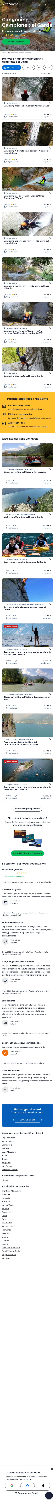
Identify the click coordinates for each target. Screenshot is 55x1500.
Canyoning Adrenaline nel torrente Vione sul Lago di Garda (26, 151)
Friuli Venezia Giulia (11, 1251)
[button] (49, 1495)
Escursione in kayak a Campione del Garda (25, 562)
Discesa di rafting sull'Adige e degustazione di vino (27, 698)
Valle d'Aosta (8, 1205)
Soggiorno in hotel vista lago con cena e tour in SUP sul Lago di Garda (27, 653)
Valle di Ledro (8, 1226)
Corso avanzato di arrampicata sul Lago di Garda (25, 608)
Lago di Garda (8, 1137)
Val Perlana (7, 1166)
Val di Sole (7, 1222)
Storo (4, 1219)
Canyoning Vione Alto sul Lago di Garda (23, 376)
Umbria (5, 1240)
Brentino (6, 1233)
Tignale (5, 1148)
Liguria (5, 1237)
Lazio (4, 1215)
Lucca (5, 1244)
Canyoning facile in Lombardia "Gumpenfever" (27, 105)
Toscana (6, 1194)
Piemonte (6, 1229)
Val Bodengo (8, 1141)
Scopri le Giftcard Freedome (27, 853)
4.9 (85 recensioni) (15, 35)
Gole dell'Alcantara (11, 1247)
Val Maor (6, 1258)
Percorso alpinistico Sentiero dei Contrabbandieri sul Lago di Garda (21, 743)
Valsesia (6, 1198)
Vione (4, 1155)
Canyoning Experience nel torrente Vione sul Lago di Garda (26, 242)
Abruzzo (6, 1201)
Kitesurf (5, 1180)
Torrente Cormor (10, 1169)
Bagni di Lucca (9, 1254)
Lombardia (7, 1144)
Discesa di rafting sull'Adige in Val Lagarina (25, 472)
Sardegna (6, 1212)
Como (5, 1159)
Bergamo (6, 1162)
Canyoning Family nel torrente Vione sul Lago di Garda (26, 287)
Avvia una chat (27, 1119)
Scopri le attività (16, 41)
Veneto (5, 1208)
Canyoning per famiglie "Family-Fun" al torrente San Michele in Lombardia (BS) (23, 332)
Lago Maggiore (9, 1152)
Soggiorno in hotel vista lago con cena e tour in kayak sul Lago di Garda (27, 788)
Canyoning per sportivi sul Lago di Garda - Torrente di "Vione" (25, 197)
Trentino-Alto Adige (11, 1191)
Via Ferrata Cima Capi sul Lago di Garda (23, 517)
